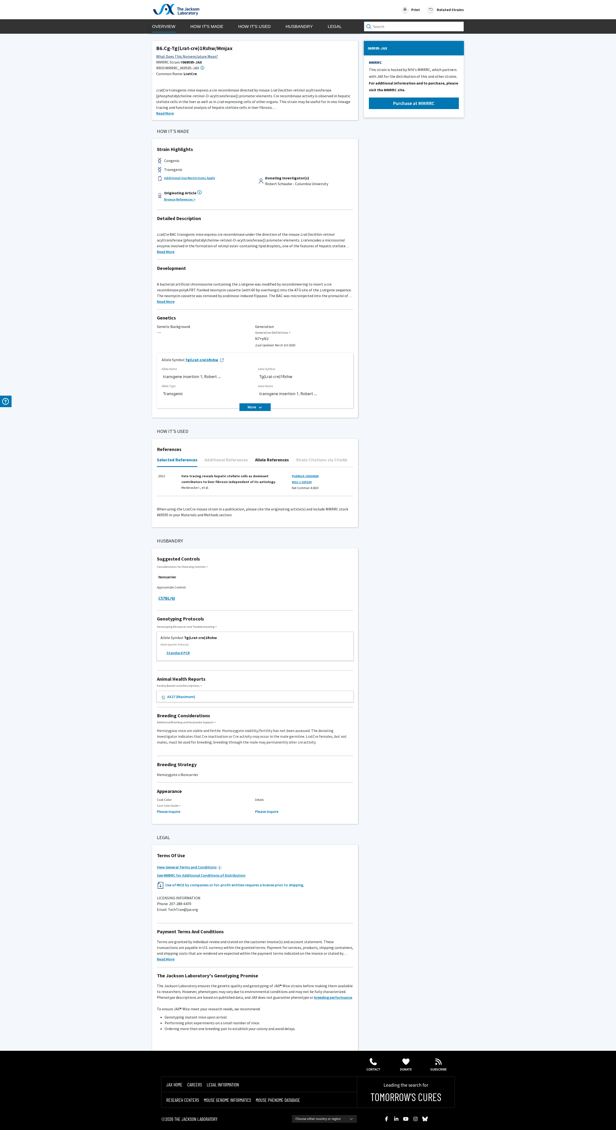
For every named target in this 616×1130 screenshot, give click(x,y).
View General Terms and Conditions (187, 867)
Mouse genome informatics (227, 1100)
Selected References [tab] (177, 460)
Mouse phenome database (278, 1100)
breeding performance (333, 997)
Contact (373, 1069)
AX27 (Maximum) (181, 696)
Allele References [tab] (272, 460)
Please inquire (168, 811)
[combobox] (324, 1119)
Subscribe (438, 1069)
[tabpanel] (255, 484)
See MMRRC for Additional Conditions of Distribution (201, 875)
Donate (406, 1069)
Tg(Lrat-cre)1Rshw (201, 359)
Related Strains (450, 9)
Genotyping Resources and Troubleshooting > (187, 626)
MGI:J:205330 (302, 482)
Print (415, 9)
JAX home (174, 1084)
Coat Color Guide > (169, 805)
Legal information (223, 1084)
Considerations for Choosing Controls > (182, 566)
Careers (194, 1084)
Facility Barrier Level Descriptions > (179, 685)
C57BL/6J (166, 598)
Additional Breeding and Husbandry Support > (186, 722)
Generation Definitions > (273, 333)
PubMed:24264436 (305, 476)
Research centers (182, 1100)
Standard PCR (178, 652)
